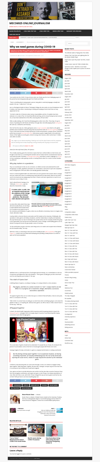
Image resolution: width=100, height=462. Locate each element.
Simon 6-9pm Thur (58, 31)
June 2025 (67, 102)
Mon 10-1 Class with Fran (71, 230)
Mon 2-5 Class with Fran (71, 246)
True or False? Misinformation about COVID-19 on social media (18, 439)
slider (66, 285)
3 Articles (38, 394)
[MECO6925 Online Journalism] (41, 19)
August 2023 (68, 123)
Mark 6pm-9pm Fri (14, 34)
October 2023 (68, 117)
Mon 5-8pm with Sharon (71, 259)
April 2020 (67, 144)
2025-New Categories (70, 165)
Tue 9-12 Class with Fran (71, 303)
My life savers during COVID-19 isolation (34, 439)
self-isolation (15, 388)
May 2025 (67, 104)
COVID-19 (26, 385)
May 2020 (67, 141)
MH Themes (37, 458)
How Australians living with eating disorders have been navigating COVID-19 (53, 440)
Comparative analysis (70, 212)
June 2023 (67, 128)
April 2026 (67, 88)
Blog (66, 207)
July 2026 (67, 81)
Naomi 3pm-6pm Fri (15, 31)
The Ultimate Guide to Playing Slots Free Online (77, 53)
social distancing (26, 388)
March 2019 (68, 157)
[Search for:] (82, 37)
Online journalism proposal (71, 272)
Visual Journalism (69, 322)
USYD (66, 319)
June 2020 (67, 138)
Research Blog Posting (70, 277)
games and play (35, 385)
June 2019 (67, 149)
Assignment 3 (30, 55)
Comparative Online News (71, 214)
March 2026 (68, 91)
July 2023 (67, 125)
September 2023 (69, 120)
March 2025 (68, 109)
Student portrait (69, 293)
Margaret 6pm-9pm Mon (74, 31)
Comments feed (69, 340)
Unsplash (52, 206)
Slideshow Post (68, 288)
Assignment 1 (68, 172)
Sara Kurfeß (45, 206)
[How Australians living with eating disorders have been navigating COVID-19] (54, 430)
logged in (18, 454)
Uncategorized (68, 314)
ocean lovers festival (70, 269)
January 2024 (68, 115)
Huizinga (44, 385)
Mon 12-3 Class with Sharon (72, 238)
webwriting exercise (70, 324)
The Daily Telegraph (70, 296)
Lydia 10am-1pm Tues (30, 31)
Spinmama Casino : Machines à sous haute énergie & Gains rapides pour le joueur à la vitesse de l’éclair (77, 68)
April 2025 (67, 107)
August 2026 (68, 78)
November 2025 (69, 94)
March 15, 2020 (29, 146)
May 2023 (67, 130)
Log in (66, 335)
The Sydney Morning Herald (72, 301)
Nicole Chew (22, 55)
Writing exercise (69, 327)
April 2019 (67, 154)
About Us (67, 167)
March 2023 (68, 136)
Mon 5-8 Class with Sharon (71, 254)
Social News (68, 290)
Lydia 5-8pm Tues (44, 31)
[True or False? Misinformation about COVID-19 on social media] (18, 430)
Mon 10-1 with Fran (70, 235)
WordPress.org (68, 343)
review (66, 280)
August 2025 (68, 96)
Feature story (37, 55)
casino (66, 209)
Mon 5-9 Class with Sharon (71, 261)
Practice (67, 275)
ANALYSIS (67, 170)
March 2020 (68, 146)
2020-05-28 (14, 55)
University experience (70, 316)
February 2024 (68, 112)
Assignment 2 (68, 188)
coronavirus (17, 385)
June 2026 (67, 83)
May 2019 (67, 151)
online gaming (54, 385)
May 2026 (67, 86)
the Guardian (68, 298)
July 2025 (67, 99)
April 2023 (67, 133)
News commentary (69, 267)
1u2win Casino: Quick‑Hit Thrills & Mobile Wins (76, 64)
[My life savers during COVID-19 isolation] (36, 430)
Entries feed (68, 338)
